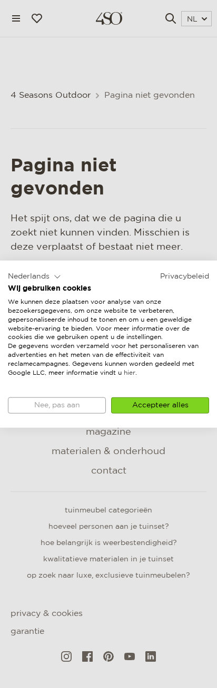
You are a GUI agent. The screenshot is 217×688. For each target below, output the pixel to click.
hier (129, 372)
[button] (34, 276)
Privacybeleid (184, 276)
